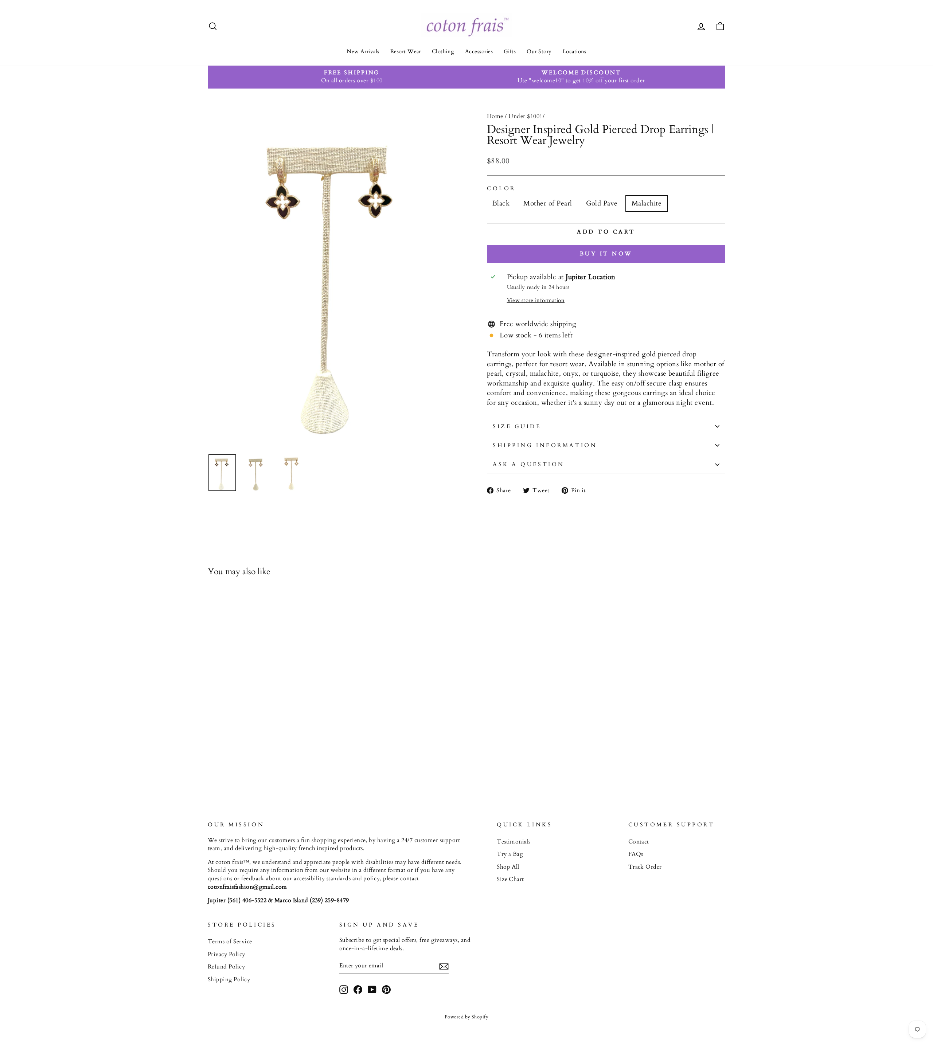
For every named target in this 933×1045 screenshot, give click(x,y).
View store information (536, 300)
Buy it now (606, 253)
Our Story (539, 51)
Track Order (645, 867)
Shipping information (545, 445)
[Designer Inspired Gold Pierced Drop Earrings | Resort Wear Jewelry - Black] (212, 755)
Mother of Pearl (547, 203)
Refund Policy (226, 967)
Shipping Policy (229, 979)
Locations (574, 51)
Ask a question (529, 464)
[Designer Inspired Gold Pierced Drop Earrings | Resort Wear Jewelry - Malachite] (242, 755)
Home (495, 116)
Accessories (479, 51)
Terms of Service (230, 942)
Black (501, 203)
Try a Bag (510, 854)
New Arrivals (363, 51)
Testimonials (514, 842)
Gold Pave (602, 203)
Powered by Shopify (467, 1017)
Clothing (443, 51)
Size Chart (510, 879)
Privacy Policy (226, 954)
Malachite (646, 203)
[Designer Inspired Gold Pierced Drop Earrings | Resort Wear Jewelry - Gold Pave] (232, 755)
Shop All (508, 867)
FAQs (635, 854)
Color (501, 188)
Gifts (510, 51)
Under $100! (524, 116)
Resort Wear (405, 51)
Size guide (517, 426)
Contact (638, 842)
